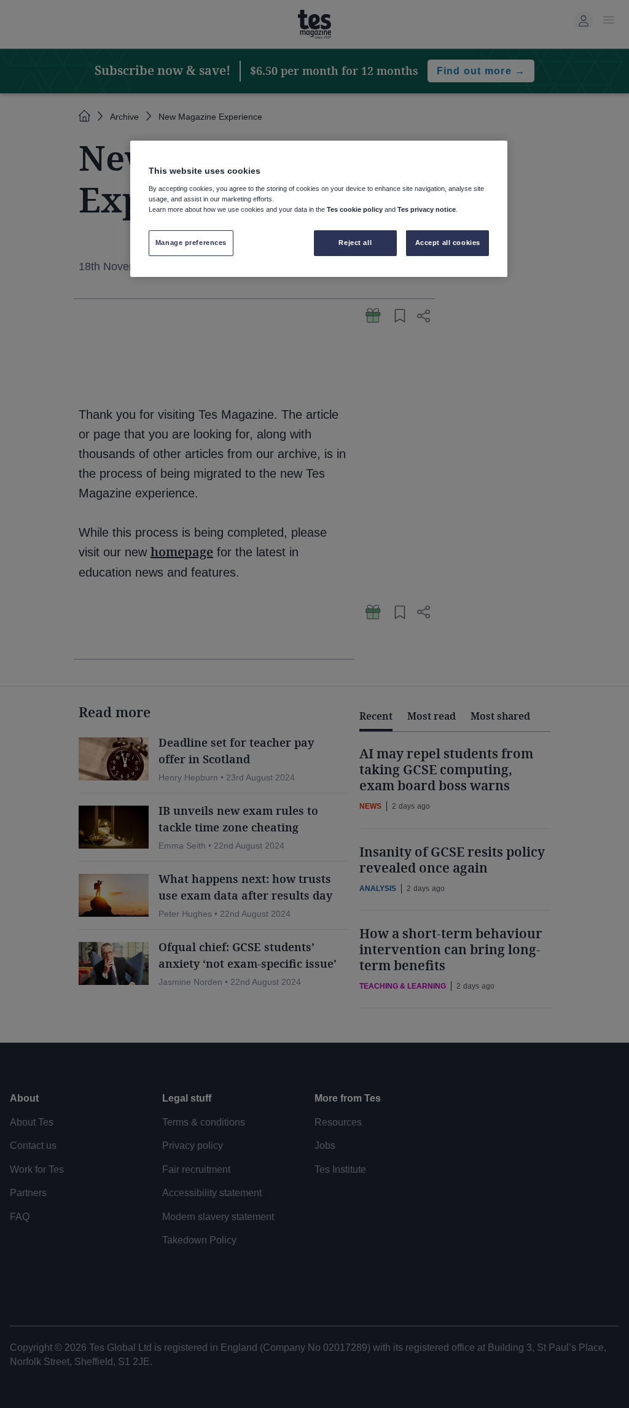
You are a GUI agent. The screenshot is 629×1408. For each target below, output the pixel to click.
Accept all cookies (447, 242)
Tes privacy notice (426, 209)
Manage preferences (191, 242)
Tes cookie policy (355, 209)
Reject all (355, 242)
